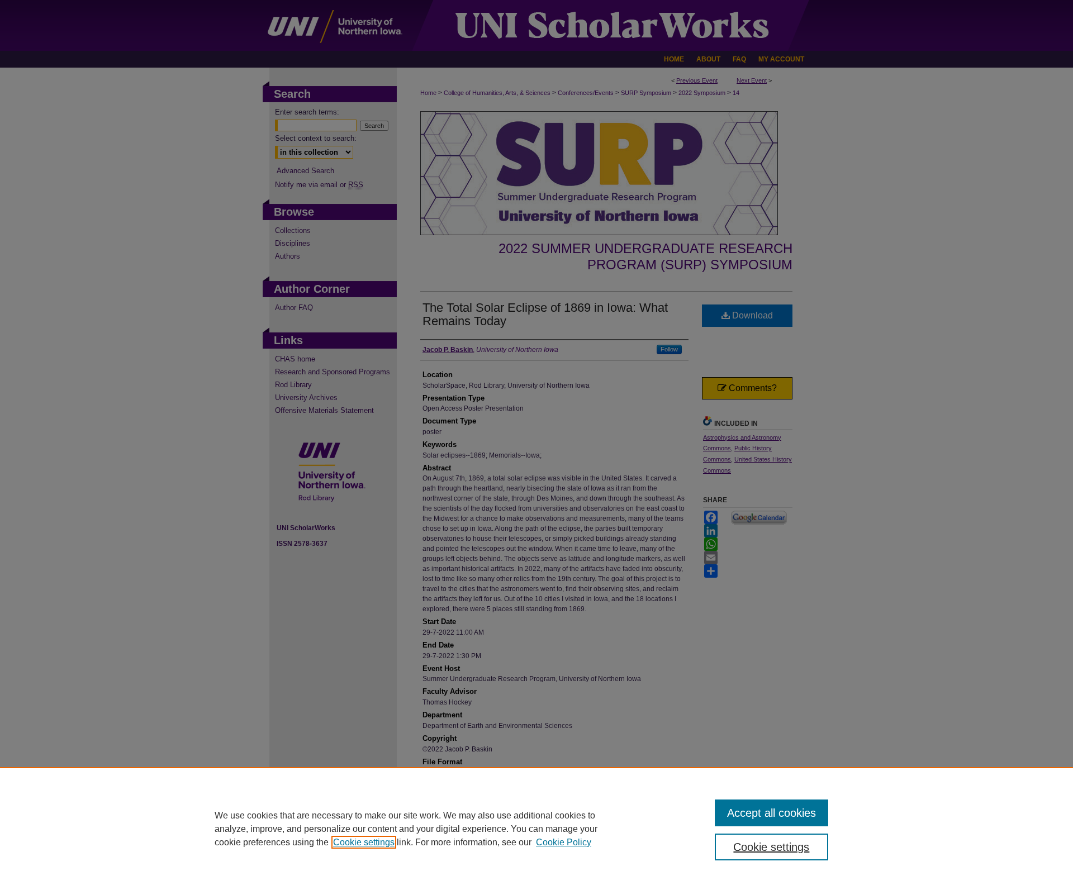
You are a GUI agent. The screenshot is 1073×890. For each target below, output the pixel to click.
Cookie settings (364, 842)
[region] (536, 828)
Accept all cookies (771, 813)
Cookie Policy (563, 842)
